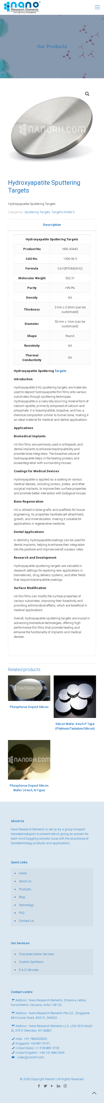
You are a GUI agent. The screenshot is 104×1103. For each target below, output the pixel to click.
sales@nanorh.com (30, 1057)
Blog (22, 897)
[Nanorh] (22, 7)
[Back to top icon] (94, 1093)
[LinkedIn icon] (58, 1086)
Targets (60, 371)
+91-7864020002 (35, 1039)
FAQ (21, 913)
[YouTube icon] (52, 1086)
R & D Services (29, 970)
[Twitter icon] (45, 1086)
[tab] (52, 224)
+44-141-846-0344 (51, 1052)
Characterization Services (36, 954)
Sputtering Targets (37, 212)
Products (25, 889)
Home (23, 873)
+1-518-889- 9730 (47, 1048)
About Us (25, 881)
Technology (26, 905)
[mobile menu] (97, 7)
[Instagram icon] (65, 1086)
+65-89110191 (40, 1043)
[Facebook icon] (39, 1086)
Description (52, 225)
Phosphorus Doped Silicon (29, 707)
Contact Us (26, 921)
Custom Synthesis (31, 962)
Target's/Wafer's (63, 212)
